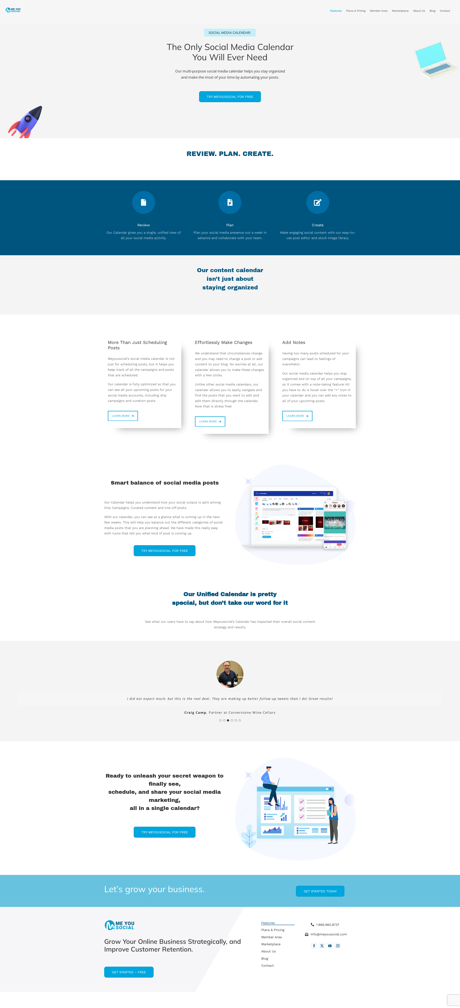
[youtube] (330, 946)
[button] (220, 720)
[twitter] (322, 946)
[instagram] (338, 946)
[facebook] (314, 946)
